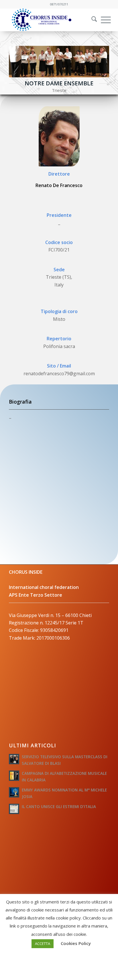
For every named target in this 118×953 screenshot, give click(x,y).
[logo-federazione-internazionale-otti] (49, 19)
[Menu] (103, 19)
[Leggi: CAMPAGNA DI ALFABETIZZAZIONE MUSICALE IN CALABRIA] (14, 776)
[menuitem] (90, 19)
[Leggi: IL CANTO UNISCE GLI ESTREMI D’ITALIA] (14, 809)
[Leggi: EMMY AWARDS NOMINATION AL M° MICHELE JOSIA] (14, 792)
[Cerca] (91, 19)
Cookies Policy (76, 943)
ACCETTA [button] (42, 943)
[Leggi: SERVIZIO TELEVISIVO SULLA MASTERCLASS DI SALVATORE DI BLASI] (14, 759)
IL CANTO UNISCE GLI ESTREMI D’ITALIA (59, 806)
